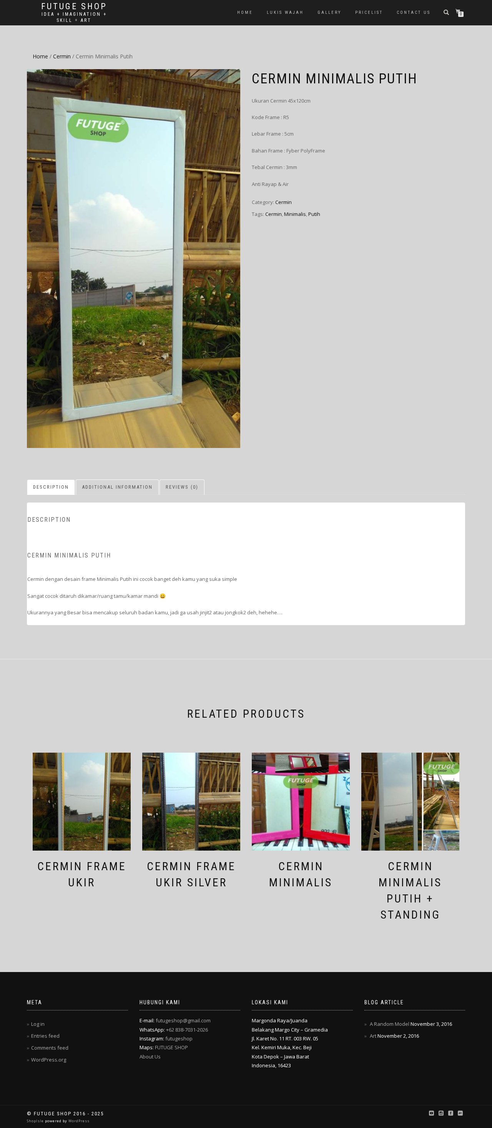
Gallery (329, 12)
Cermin (62, 56)
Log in (38, 1023)
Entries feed (45, 1035)
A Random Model (389, 1023)
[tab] (51, 487)
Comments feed (49, 1047)
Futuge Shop (74, 6)
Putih (314, 214)
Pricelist (369, 12)
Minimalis (295, 214)
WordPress (78, 1120)
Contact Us (413, 12)
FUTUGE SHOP (171, 1047)
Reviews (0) (182, 487)
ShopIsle (36, 1120)
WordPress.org (48, 1059)
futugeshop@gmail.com (183, 1020)
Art (373, 1035)
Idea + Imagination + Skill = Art (74, 17)
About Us (150, 1056)
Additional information (117, 487)
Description (51, 487)
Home (245, 12)
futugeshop (179, 1038)
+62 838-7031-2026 (187, 1029)
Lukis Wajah (285, 12)
